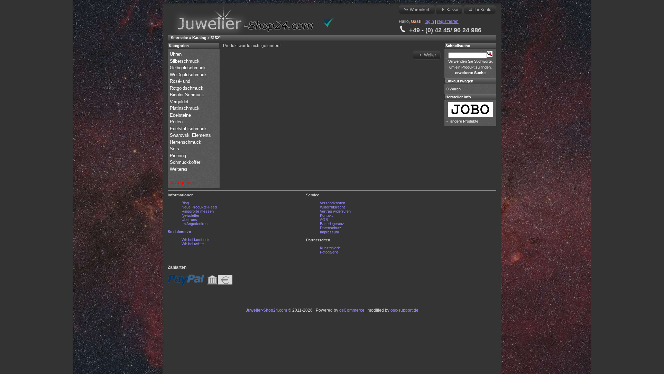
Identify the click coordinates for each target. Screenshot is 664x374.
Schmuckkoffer (185, 162)
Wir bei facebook (196, 240)
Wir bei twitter (193, 244)
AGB (324, 219)
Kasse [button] (452, 9)
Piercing (178, 155)
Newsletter (191, 215)
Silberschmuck (185, 61)
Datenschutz (330, 228)
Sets (174, 148)
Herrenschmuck (186, 142)
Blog (185, 203)
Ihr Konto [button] (482, 9)
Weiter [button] (430, 55)
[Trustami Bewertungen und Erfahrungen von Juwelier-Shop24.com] (328, 26)
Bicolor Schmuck (187, 94)
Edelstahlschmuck (188, 128)
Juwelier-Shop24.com (266, 310)
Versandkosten (332, 203)
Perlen (177, 121)
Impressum (329, 232)
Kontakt (326, 215)
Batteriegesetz (332, 224)
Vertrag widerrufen (335, 211)
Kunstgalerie (330, 248)
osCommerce (352, 310)
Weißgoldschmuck (189, 74)
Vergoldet (180, 101)
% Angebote (182, 182)
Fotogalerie (329, 252)
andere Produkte (464, 121)
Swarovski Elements (190, 135)
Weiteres (179, 169)
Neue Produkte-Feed (199, 207)
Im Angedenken (195, 224)
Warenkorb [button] (420, 9)
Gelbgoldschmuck (188, 67)
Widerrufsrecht (332, 207)
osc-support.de (404, 310)
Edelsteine (181, 115)
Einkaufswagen (459, 81)
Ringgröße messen (198, 211)
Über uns (189, 219)
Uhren (176, 54)
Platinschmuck (185, 108)
